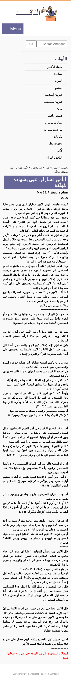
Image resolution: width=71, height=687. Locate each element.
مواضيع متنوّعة (53, 129)
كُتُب (59, 150)
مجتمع (58, 87)
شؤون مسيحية (53, 101)
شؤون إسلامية (53, 94)
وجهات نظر (55, 143)
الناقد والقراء (54, 157)
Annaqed (35, 13)
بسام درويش (59, 192)
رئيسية (64, 167)
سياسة (58, 73)
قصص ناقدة (55, 115)
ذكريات (57, 136)
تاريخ (59, 108)
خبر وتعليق (36, 167)
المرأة (58, 80)
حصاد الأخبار (54, 66)
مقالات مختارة (53, 122)
